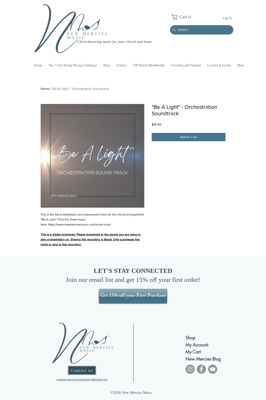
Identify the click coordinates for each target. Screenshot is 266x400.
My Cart (193, 352)
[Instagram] (190, 369)
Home (45, 88)
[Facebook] (201, 369)
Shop (190, 338)
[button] (182, 17)
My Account (197, 345)
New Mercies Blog (200, 359)
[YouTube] (212, 369)
